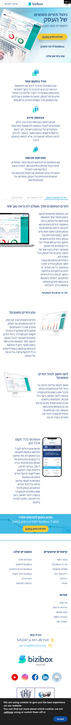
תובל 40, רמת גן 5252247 (33, 640)
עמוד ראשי (62, 559)
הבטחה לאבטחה (24, 583)
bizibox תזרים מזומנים (20, 569)
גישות (67, 1)
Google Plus (25, 677)
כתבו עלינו (27, 578)
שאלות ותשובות (59, 569)
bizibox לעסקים (24, 564)
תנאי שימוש (61, 612)
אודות (64, 583)
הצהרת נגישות (60, 616)
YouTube (14, 677)
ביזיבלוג (63, 578)
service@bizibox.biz (32, 645)
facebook (35, 677)
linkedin (45, 677)
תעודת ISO (62, 621)
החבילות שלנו (25, 559)
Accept (60, 719)
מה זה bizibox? (59, 564)
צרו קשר (63, 602)
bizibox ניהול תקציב (22, 573)
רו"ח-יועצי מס (60, 573)
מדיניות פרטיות (60, 607)
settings (8, 712)
